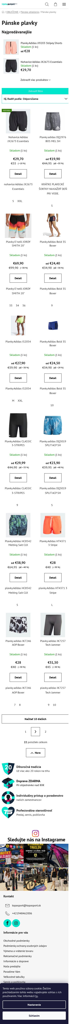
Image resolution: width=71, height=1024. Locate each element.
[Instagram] (16, 923)
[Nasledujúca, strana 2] (35, 731)
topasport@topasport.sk (26, 905)
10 (52, 405)
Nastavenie (34, 1004)
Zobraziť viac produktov (34, 79)
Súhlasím (34, 1015)
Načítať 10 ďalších (35, 719)
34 (17, 305)
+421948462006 (22, 913)
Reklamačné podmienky (17, 956)
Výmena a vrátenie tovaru (18, 951)
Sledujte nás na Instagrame (36, 839)
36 (24, 305)
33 (10, 305)
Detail (18, 173)
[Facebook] (7, 923)
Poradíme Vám (11, 971)
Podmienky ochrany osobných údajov (25, 945)
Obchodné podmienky (16, 940)
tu (36, 996)
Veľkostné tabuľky (13, 976)
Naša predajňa (11, 966)
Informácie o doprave (16, 961)
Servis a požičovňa (14, 982)
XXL (19, 201)
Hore (37, 752)
